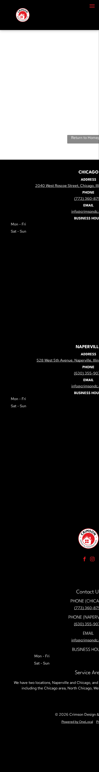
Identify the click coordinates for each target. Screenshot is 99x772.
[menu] (92, 6)
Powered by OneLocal (77, 722)
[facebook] (84, 560)
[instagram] (92, 560)
